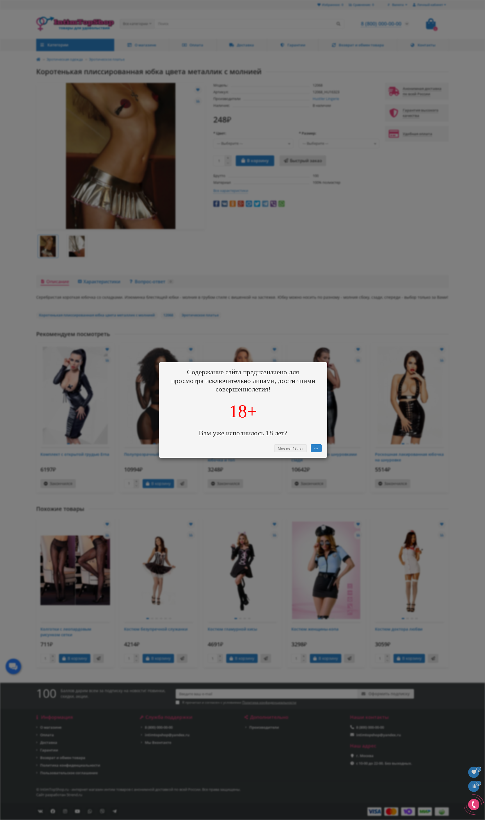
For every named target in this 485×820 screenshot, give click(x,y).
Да (316, 448)
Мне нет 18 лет (290, 448)
